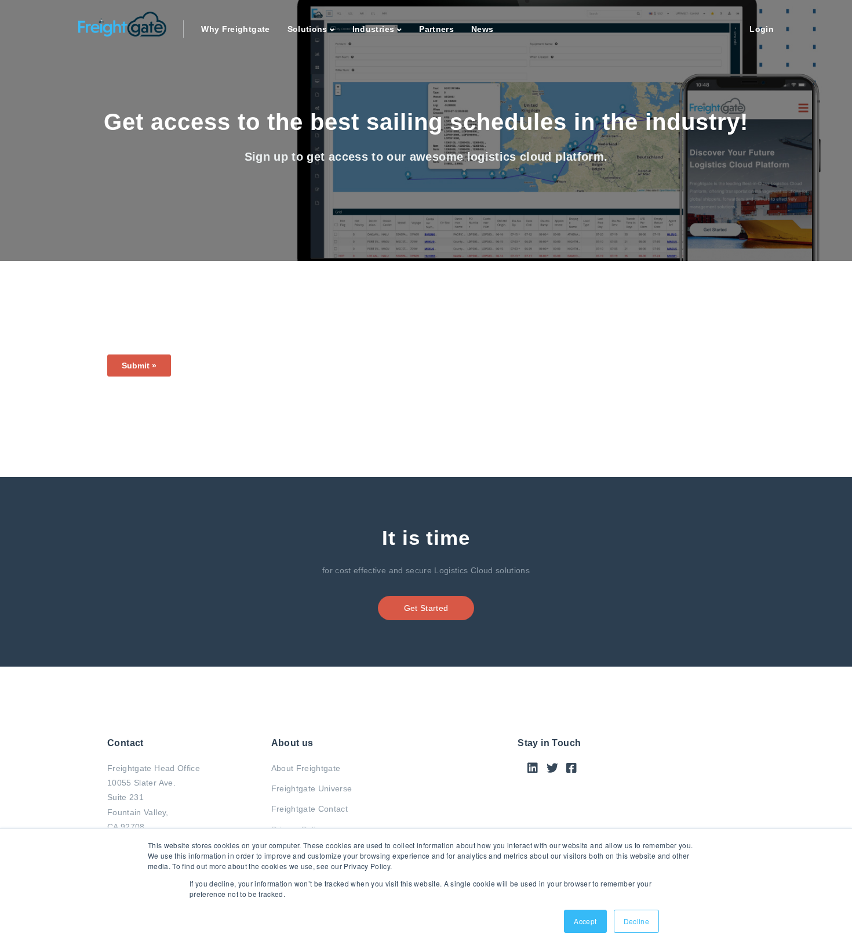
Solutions (307, 29)
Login (761, 29)
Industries (373, 29)
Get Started (426, 608)
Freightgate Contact (309, 808)
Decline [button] (636, 921)
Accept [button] (585, 921)
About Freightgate (306, 768)
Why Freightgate (235, 29)
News (482, 29)
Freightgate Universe (311, 788)
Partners (436, 29)
